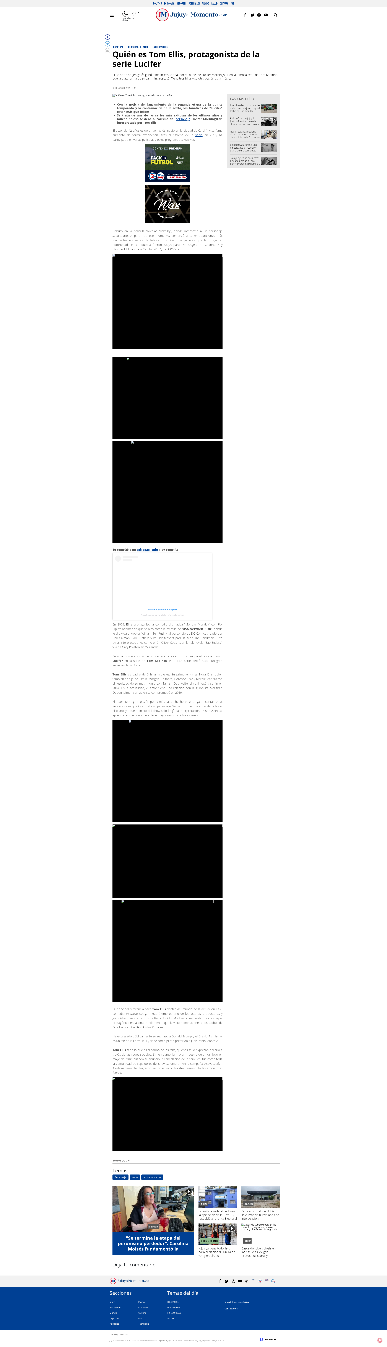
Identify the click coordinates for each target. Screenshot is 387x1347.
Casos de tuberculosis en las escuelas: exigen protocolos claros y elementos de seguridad (258, 1253)
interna (204, 1204)
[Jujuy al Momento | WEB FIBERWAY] (260, 1281)
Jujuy (112, 1302)
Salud (214, 3)
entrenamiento (147, 549)
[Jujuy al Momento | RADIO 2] (266, 1281)
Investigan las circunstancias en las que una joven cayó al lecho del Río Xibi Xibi (245, 108)
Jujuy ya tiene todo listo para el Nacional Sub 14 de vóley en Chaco (216, 1252)
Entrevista (153, 1227)
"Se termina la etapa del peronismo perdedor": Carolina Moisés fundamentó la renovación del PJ (153, 1246)
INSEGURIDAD (174, 1312)
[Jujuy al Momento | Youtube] (266, 15)
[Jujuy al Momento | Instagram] (259, 15)
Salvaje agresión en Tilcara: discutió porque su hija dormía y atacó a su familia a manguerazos (245, 162)
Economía (169, 3)
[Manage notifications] (379, 1340)
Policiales (194, 3)
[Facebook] (107, 37)
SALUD (170, 1318)
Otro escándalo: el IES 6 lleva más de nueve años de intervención (260, 1215)
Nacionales (115, 1307)
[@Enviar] (107, 50)
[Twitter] (107, 43)
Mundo (205, 3)
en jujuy (247, 1241)
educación (248, 1204)
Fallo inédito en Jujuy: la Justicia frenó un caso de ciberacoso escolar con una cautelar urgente (244, 123)
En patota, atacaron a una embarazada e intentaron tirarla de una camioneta (243, 147)
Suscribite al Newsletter (236, 1302)
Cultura (224, 3)
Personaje (120, 1177)
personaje (183, 119)
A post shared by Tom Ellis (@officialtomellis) (162, 615)
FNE (232, 3)
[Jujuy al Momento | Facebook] (246, 15)
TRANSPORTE (173, 1307)
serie (199, 135)
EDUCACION (173, 1302)
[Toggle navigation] (111, 15)
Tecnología (143, 1323)
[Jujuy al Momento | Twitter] (252, 15)
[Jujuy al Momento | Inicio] (274, 1292)
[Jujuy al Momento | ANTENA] (253, 1281)
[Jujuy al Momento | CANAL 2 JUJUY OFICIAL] (247, 1281)
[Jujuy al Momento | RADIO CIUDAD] (273, 1281)
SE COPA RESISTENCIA (209, 1241)
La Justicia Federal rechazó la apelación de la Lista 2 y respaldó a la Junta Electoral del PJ (217, 1216)
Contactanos (231, 1308)
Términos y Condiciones (119, 1335)
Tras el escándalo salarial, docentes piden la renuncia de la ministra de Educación (245, 134)
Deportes (181, 3)
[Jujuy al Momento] (129, 1283)
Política (157, 3)
